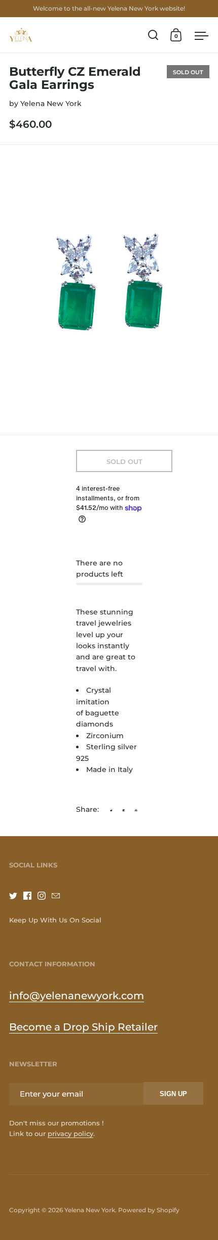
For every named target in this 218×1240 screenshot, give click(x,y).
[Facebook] (30, 895)
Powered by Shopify (148, 1210)
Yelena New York (51, 103)
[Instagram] (45, 895)
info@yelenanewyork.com (76, 996)
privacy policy (70, 1133)
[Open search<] (153, 35)
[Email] (59, 895)
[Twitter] (16, 895)
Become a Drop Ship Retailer (83, 1027)
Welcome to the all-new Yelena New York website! (109, 8)
